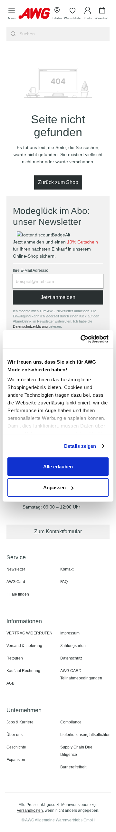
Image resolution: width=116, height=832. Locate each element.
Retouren (14, 658)
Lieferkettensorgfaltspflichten (85, 734)
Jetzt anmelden (58, 297)
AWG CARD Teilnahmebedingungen (81, 674)
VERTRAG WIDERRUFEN (29, 633)
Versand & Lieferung (24, 645)
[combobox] (64, 34)
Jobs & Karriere (20, 722)
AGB (10, 683)
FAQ (64, 582)
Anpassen (54, 487)
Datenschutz (71, 658)
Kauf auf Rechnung (23, 670)
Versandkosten (30, 810)
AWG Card (15, 582)
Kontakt (66, 569)
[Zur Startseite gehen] (34, 13)
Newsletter (15, 569)
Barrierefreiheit (73, 767)
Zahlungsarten (73, 645)
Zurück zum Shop (58, 182)
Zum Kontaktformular (58, 531)
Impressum (70, 633)
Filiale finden (17, 594)
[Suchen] (12, 34)
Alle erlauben (58, 466)
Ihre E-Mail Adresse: (30, 270)
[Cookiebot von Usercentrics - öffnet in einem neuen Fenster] (82, 339)
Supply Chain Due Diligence (76, 751)
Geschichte (16, 747)
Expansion (15, 759)
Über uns (14, 734)
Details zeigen (80, 446)
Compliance (71, 722)
